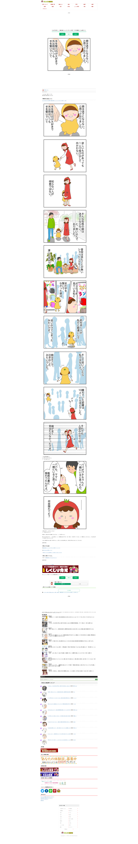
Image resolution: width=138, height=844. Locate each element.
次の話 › (75, 34)
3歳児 (53, 6)
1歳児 (92, 4)
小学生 (68, 6)
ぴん (74, 691)
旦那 (84, 6)
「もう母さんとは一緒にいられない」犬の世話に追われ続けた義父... (59, 715)
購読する (43, 676)
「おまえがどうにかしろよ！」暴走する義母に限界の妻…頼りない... (58, 721)
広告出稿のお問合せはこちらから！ (47, 798)
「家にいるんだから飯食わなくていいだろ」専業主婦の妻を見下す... (59, 703)
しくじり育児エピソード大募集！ (48, 564)
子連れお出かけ (51, 592)
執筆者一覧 (53, 4)
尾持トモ (74, 727)
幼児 (60, 6)
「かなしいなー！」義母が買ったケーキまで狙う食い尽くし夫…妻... (58, 733)
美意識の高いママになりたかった (51, 557)
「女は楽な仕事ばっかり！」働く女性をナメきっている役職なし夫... (59, 727)
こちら (55, 612)
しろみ (74, 703)
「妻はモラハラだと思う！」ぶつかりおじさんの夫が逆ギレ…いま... (58, 739)
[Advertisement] (69, 20)
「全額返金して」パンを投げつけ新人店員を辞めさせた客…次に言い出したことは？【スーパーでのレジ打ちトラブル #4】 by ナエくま (71, 617)
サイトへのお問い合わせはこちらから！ (47, 796)
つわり (70, 812)
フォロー (44, 574)
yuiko (74, 721)
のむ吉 (74, 739)
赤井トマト (46, 90)
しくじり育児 (76, 6)
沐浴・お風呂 (71, 818)
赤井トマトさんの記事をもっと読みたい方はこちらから (52, 552)
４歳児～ (58, 592)
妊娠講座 (61, 810)
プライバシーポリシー (44, 799)
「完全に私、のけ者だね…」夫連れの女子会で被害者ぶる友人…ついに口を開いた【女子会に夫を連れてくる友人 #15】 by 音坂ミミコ (71, 670)
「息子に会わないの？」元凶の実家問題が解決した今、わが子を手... (59, 709)
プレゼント (45, 8)
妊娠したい (61, 4)
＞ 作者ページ (62, 583)
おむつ (61, 818)
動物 (92, 6)
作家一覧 (69, 34)
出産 (60, 814)
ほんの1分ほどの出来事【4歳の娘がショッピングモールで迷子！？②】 (54, 100)
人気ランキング (45, 4)
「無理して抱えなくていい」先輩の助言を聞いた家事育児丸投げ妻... (59, 691)
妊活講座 (70, 808)
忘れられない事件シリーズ (47, 550)
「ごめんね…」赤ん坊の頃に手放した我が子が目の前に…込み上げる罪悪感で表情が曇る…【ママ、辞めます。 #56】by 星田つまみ (70, 623)
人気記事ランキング (63, 808)
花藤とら (74, 715)
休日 (48, 592)
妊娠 (68, 4)
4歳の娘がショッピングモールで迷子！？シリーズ (51, 547)
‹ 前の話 (62, 34)
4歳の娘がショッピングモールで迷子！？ (67, 592)
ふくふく (74, 697)
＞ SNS (79, 583)
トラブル (45, 592)
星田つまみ (75, 709)
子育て (76, 4)
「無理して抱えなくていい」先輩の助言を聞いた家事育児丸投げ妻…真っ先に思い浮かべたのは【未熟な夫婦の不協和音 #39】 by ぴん (71, 629)
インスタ (69, 590)
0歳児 (84, 4)
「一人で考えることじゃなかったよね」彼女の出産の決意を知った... (59, 697)
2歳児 (45, 6)
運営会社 (42, 800)
